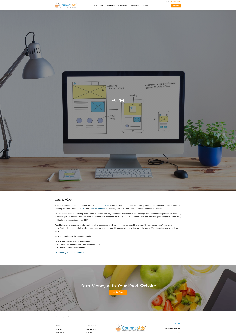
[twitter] (179, 324)
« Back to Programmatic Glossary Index (70, 252)
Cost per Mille (103, 205)
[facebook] (175, 324)
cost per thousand (98, 208)
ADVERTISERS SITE (174, 1)
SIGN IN (179, 1)
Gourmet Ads (176, 332)
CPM (83, 208)
